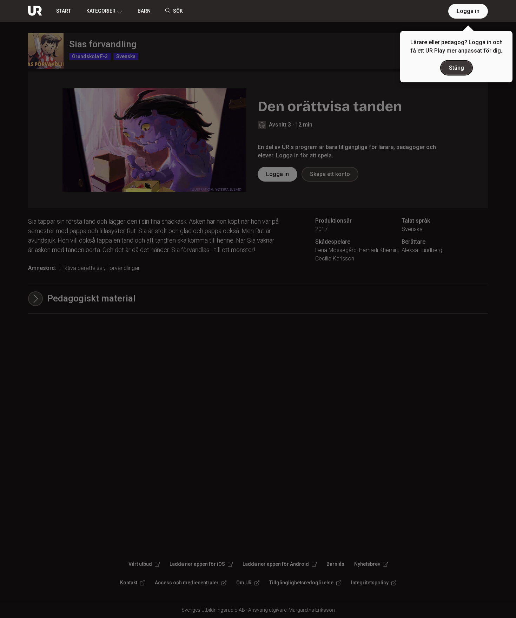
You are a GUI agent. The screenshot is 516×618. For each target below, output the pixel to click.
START (63, 11)
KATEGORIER (100, 11)
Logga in (468, 11)
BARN (144, 11)
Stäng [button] (456, 67)
